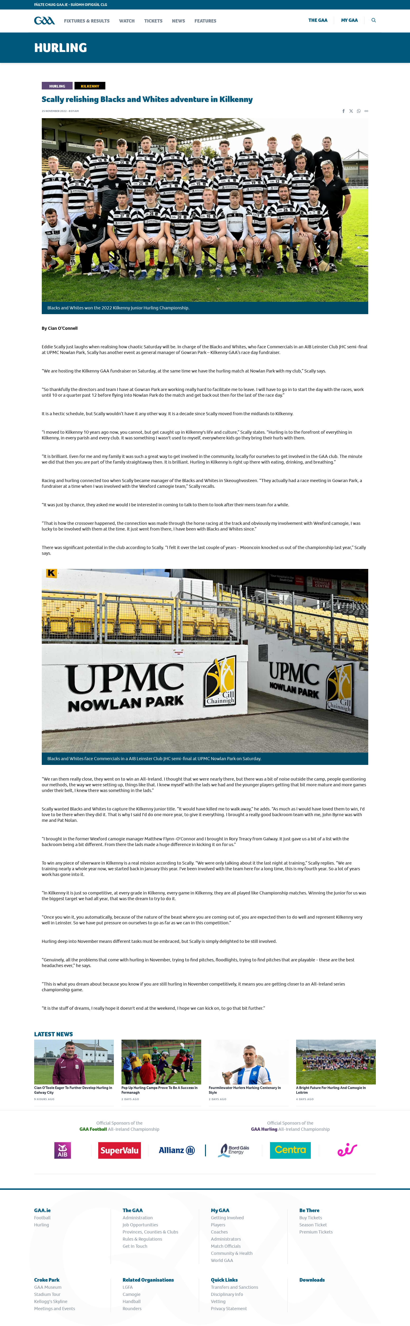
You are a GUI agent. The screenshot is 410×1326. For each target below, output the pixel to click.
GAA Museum (47, 1287)
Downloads (312, 1279)
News (178, 21)
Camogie (131, 1294)
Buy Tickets (310, 1217)
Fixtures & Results (87, 21)
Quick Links (224, 1279)
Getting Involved (227, 1217)
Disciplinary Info (227, 1294)
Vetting (218, 1301)
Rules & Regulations (142, 1239)
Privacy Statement (229, 1308)
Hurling (41, 1225)
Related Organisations (148, 1279)
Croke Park (47, 1279)
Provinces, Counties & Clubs (150, 1232)
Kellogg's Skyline (50, 1301)
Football (42, 1217)
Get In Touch (135, 1246)
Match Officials (226, 1246)
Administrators (226, 1239)
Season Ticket (313, 1225)
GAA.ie (42, 1210)
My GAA (349, 20)
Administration (138, 1217)
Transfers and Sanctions (234, 1287)
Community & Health (232, 1253)
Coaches (219, 1232)
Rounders (132, 1308)
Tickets (153, 21)
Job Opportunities (140, 1225)
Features (205, 21)
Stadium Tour (47, 1294)
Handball (132, 1301)
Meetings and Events (54, 1308)
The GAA (317, 20)
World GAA (222, 1260)
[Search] (374, 20)
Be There (309, 1210)
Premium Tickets (316, 1232)
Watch (127, 21)
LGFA (128, 1287)
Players (218, 1225)
